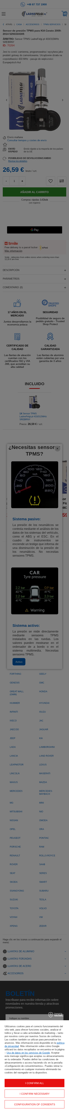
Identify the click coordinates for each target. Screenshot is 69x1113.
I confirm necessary (34, 1093)
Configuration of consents (34, 1104)
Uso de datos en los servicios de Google (28, 1052)
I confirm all (34, 1083)
